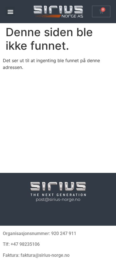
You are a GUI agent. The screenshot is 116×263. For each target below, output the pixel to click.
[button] (10, 11)
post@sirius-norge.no (58, 199)
